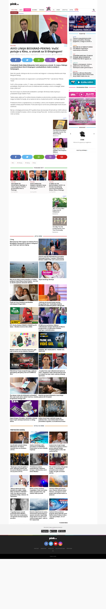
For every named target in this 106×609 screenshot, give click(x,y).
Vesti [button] (20, 10)
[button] (12, 178)
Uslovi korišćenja (60, 548)
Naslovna (14, 10)
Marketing (43, 548)
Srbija (34, 162)
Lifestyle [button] (64, 10)
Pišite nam (69, 548)
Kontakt (36, 548)
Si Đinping (19, 162)
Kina (13, 162)
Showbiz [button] (34, 10)
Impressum (51, 548)
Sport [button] (58, 10)
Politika (13, 45)
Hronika (41, 10)
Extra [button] (71, 10)
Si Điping (27, 162)
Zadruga (27, 10)
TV (53, 10)
